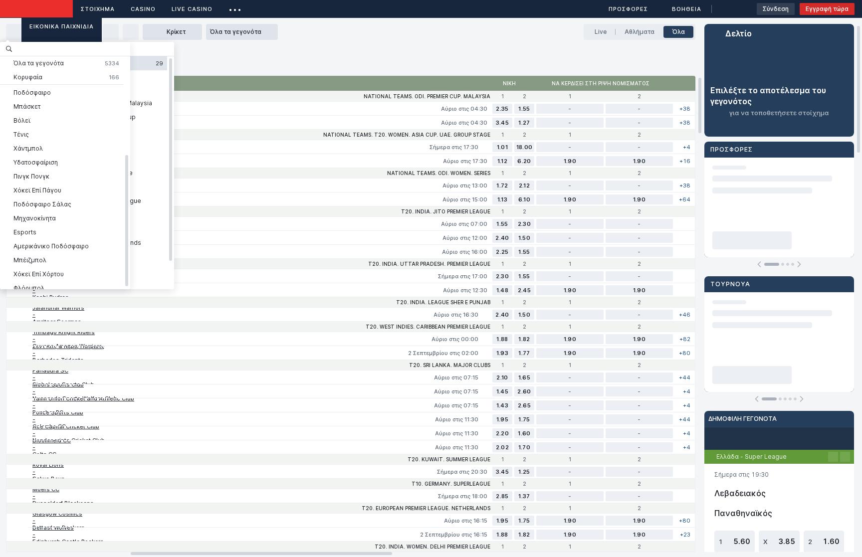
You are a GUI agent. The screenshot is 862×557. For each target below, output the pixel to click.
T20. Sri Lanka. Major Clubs (449, 365)
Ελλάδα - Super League (751, 456)
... (235, 7)
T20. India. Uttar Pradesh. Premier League (429, 264)
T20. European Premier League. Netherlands (426, 508)
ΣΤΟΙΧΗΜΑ (98, 8)
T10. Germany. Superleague (451, 484)
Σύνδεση (776, 8)
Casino (143, 8)
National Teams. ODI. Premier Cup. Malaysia (427, 96)
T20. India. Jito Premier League (445, 211)
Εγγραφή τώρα (827, 8)
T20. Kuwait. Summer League (449, 459)
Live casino (192, 8)
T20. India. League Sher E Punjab (443, 302)
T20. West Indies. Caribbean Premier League (428, 327)
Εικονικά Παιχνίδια (61, 26)
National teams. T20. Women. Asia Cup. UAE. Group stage (406, 135)
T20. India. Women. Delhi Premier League (432, 547)
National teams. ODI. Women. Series (438, 173)
